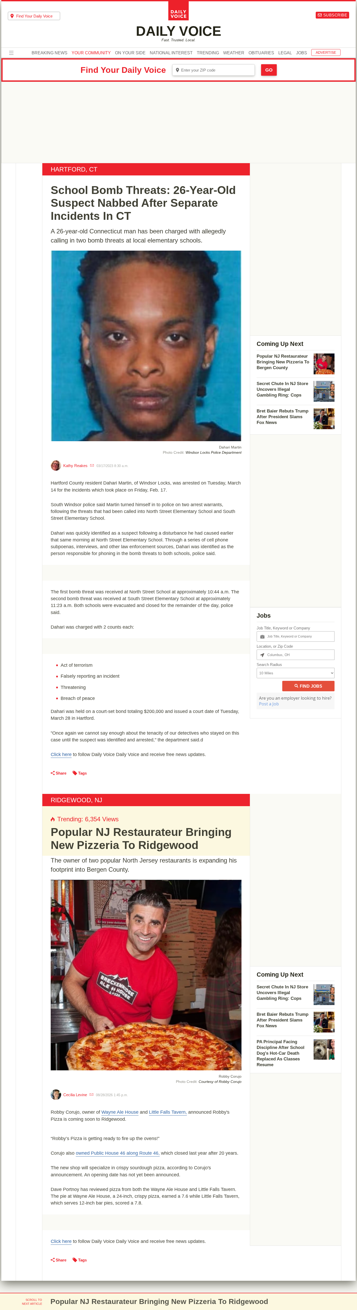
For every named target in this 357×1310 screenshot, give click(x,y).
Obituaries (261, 53)
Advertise (326, 52)
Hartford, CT (74, 169)
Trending (208, 53)
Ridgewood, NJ (76, 800)
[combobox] (34, 16)
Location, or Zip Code (275, 646)
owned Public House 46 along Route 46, (118, 1153)
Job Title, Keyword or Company (283, 628)
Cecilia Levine (75, 1095)
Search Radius (269, 664)
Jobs (301, 53)
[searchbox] (38, 16)
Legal (285, 53)
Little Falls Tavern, (168, 1112)
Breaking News (49, 53)
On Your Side (130, 53)
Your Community (91, 53)
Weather (233, 53)
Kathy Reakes (75, 465)
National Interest (171, 53)
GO (269, 70)
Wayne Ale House (120, 1112)
